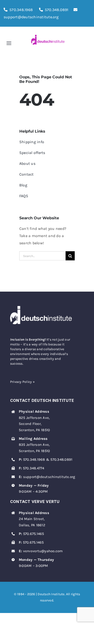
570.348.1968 (21, 9)
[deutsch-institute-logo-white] (41, 308)
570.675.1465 (33, 534)
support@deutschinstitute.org (49, 477)
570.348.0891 (56, 9)
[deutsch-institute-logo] (48, 36)
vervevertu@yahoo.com (43, 551)
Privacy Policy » (22, 382)
